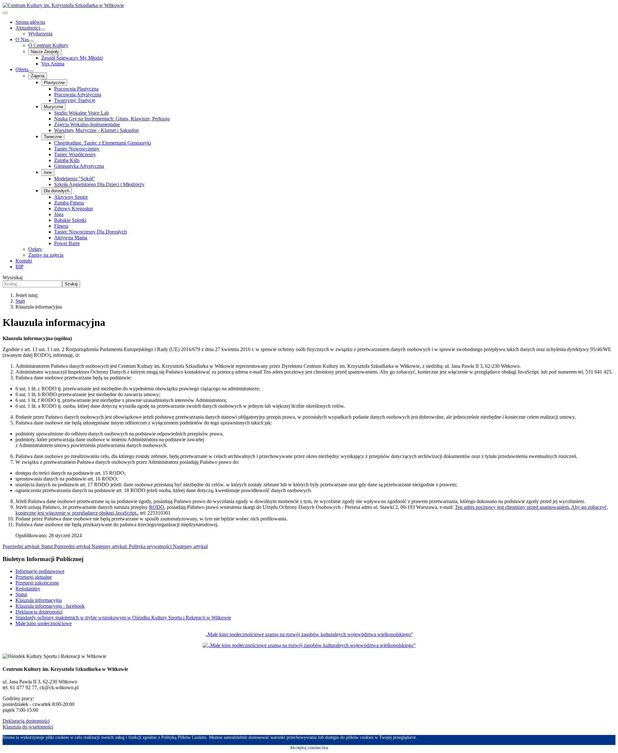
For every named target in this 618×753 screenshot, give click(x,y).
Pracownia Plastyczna (76, 88)
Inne (48, 172)
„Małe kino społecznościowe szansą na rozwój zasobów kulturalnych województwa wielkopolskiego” (309, 634)
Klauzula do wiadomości (28, 726)
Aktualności (27, 28)
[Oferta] (30, 71)
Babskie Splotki (70, 220)
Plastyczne (54, 82)
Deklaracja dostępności (38, 612)
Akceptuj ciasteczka (309, 747)
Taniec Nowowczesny (76, 148)
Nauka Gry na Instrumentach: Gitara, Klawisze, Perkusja (112, 118)
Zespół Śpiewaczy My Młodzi (72, 58)
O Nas (22, 39)
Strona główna (30, 22)
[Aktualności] (42, 30)
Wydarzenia (40, 33)
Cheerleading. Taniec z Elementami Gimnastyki (102, 143)
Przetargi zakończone (37, 583)
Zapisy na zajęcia (45, 255)
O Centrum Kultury (48, 45)
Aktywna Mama (70, 237)
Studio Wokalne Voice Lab (81, 113)
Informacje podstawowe (39, 571)
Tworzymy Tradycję (74, 100)
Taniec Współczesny (75, 154)
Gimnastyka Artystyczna (79, 166)
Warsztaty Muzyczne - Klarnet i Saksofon (96, 130)
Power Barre (67, 243)
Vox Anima (52, 63)
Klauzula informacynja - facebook (50, 606)
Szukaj (71, 283)
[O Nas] (31, 41)
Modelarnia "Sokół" (74, 178)
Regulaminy (27, 588)
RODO (156, 507)
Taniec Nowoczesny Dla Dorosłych (90, 231)
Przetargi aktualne (33, 577)
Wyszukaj (13, 277)
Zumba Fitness (69, 202)
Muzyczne (53, 106)
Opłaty (35, 249)
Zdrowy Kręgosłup (73, 208)
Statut (21, 594)
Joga (58, 214)
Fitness (61, 226)
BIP (19, 266)
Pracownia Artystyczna (77, 94)
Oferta (21, 69)
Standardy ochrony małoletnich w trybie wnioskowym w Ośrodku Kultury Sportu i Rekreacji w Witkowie (123, 617)
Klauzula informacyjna (38, 600)
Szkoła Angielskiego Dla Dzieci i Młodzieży (99, 184)
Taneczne (53, 136)
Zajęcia (37, 75)
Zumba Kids (67, 160)
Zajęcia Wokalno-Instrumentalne (87, 124)
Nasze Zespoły (45, 51)
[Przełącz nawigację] (5, 13)
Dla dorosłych (56, 190)
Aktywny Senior (71, 197)
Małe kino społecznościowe (43, 623)
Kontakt (23, 260)
